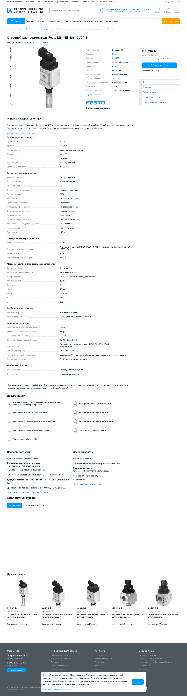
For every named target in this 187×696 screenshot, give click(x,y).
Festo (114, 54)
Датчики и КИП (111, 21)
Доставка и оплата (32, 2)
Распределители (55, 21)
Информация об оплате (61, 659)
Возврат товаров (58, 669)
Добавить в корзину (159, 65)
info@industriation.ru (117, 9)
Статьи (98, 669)
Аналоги (75, 2)
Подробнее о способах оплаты (87, 484)
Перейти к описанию (94, 95)
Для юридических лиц (107, 2)
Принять (137, 682)
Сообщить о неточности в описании (22, 133)
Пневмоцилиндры (73, 21)
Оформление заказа (59, 655)
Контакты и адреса (14, 2)
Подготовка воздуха (93, 21)
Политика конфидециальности (56, 689)
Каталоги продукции (147, 655)
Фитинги (30, 21)
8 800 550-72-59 (139, 9)
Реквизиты (99, 665)
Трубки (41, 21)
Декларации (144, 669)
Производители (62, 2)
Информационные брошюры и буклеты (155, 662)
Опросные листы (146, 665)
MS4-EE (115, 66)
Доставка (55, 662)
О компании (48, 2)
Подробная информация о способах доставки (27, 492)
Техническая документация (150, 659)
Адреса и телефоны (103, 659)
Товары (18, 21)
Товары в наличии (89, 2)
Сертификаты (100, 662)
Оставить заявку (171, 21)
